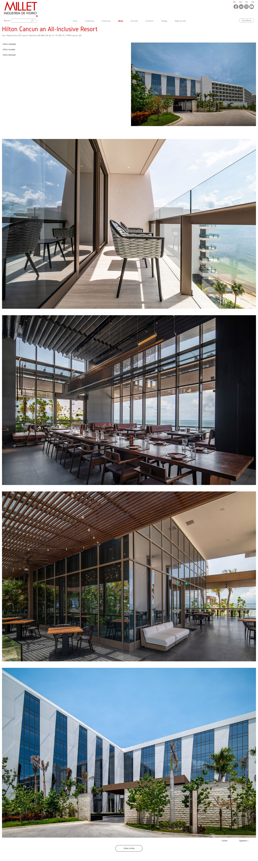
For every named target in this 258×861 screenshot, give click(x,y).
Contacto (150, 21)
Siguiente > (243, 840)
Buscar (7, 20)
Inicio (75, 21)
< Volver (224, 840)
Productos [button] (106, 21)
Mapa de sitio (180, 21)
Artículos (134, 21)
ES (234, 2)
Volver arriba (129, 848)
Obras (120, 21)
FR (246, 2)
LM (252, 2)
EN (240, 2)
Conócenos (89, 21)
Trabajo (164, 21)
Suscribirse (246, 20)
